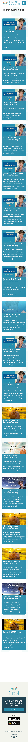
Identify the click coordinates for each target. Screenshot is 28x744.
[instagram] (14, 737)
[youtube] (16, 737)
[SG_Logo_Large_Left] (11, 1)
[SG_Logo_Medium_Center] (14, 687)
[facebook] (11, 737)
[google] (14, 722)
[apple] (14, 717)
